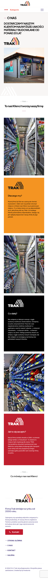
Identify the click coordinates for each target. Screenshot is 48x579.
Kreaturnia (26, 570)
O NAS (10, 545)
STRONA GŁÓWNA (14, 541)
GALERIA (10, 555)
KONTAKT (11, 550)
